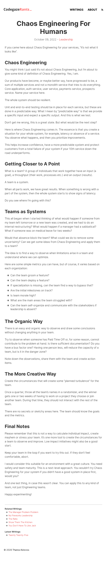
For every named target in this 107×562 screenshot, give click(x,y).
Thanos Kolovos (21, 550)
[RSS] (102, 9)
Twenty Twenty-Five (18, 535)
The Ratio (13, 519)
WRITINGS (76, 9)
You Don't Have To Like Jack (22, 525)
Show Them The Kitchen (20, 522)
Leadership (66, 39)
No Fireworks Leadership (20, 515)
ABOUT (92, 9)
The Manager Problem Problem (23, 512)
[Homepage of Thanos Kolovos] (18, 9)
